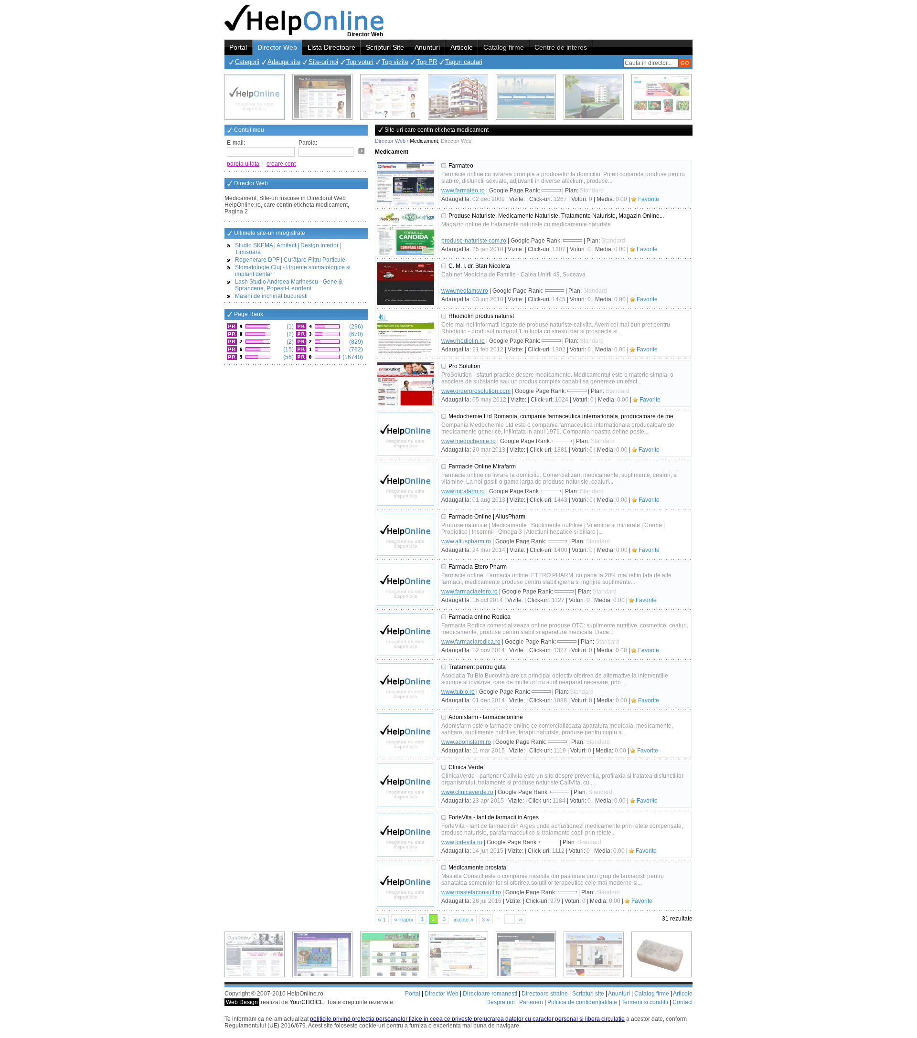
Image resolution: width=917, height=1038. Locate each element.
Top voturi (359, 61)
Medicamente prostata (477, 867)
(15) (288, 349)
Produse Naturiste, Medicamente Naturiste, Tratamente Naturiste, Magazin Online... (556, 215)
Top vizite (395, 61)
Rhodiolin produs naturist (481, 316)
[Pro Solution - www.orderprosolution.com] (405, 383)
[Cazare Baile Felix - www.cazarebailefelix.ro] (390, 954)
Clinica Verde (465, 767)
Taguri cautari (463, 61)
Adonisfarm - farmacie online (485, 717)
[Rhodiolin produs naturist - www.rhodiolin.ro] (405, 333)
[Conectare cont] (361, 151)
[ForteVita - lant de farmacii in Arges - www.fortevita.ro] (405, 835)
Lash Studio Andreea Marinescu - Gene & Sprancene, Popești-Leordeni (288, 285)
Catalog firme (503, 47)
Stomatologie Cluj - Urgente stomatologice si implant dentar (293, 270)
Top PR (426, 61)
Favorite (648, 199)
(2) (289, 334)
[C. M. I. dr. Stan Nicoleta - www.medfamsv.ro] (405, 283)
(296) (355, 326)
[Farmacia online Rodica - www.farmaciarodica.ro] (405, 634)
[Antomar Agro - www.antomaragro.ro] (661, 97)
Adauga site (283, 61)
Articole (461, 47)
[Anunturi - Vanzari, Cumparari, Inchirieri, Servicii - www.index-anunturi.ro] (458, 954)
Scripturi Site (385, 47)
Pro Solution (464, 366)
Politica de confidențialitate (582, 1002)
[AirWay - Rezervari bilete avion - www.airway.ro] (526, 97)
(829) (355, 342)
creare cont (281, 163)
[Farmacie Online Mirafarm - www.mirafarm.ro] (405, 484)
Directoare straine (545, 993)
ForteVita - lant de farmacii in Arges (493, 817)
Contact (682, 1002)
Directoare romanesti (490, 993)
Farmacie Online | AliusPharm (486, 516)
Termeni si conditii (644, 1002)
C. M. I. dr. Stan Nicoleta (479, 266)
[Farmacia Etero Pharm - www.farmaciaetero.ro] (405, 584)
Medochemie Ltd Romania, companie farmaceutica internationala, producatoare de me (560, 416)
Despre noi (500, 1002)
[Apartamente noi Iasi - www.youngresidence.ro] (458, 97)
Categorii (247, 61)
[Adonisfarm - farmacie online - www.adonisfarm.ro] (405, 734)
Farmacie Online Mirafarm (482, 466)
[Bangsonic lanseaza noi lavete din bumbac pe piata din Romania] (254, 97)
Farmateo (460, 165)
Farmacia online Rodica (479, 617)
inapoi (403, 919)
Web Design (242, 1002)
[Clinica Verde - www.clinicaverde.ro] (405, 785)
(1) (289, 326)
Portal (238, 47)
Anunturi (427, 47)
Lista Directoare (331, 47)
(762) (355, 349)
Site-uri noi (323, 61)
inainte (464, 919)
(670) (355, 334)
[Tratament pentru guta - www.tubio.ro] (405, 684)
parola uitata (243, 163)
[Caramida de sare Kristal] (661, 954)
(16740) (352, 357)
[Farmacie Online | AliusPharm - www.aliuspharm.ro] (405, 534)
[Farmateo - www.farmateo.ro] (405, 183)
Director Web (277, 47)
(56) (288, 357)
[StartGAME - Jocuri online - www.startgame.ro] (322, 954)
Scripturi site (588, 993)
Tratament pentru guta (477, 667)
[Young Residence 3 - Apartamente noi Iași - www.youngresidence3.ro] (594, 97)
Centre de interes (560, 47)
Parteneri (531, 1002)
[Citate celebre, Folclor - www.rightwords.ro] (322, 97)
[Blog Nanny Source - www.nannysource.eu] (526, 954)
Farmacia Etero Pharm (477, 566)
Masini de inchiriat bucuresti (271, 296)
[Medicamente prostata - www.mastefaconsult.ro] (405, 885)
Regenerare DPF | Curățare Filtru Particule (290, 259)
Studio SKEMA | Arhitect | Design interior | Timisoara (288, 248)
